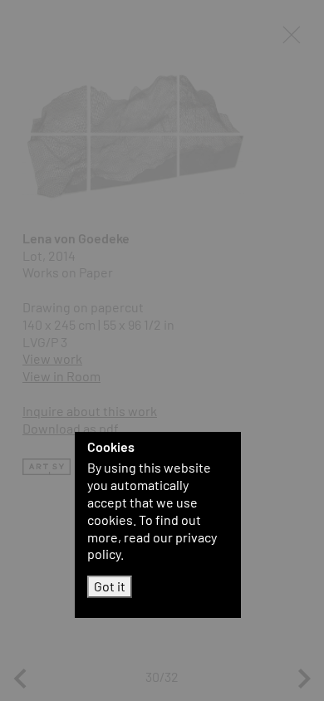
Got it (109, 586)
